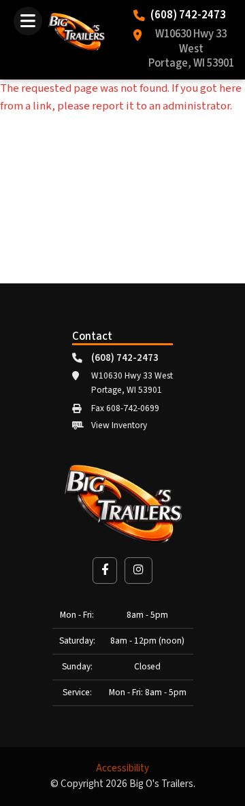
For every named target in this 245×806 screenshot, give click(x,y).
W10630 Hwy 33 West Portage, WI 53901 (191, 49)
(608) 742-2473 (188, 15)
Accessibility (122, 768)
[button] (105, 570)
